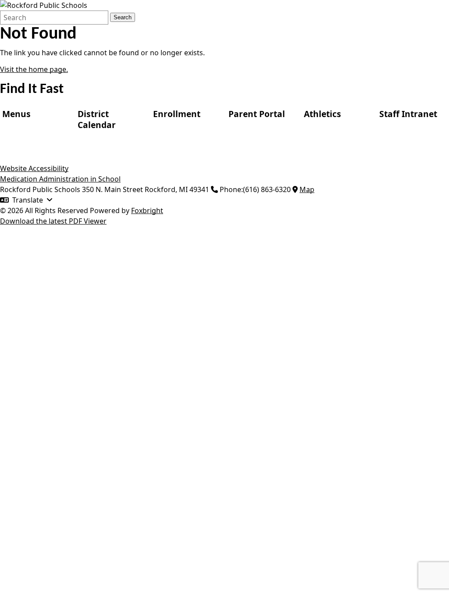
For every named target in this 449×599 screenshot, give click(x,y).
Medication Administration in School (60, 179)
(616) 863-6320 (267, 189)
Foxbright (147, 210)
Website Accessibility (34, 168)
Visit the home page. (34, 69)
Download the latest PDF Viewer (53, 221)
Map (306, 189)
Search (123, 17)
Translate (27, 200)
